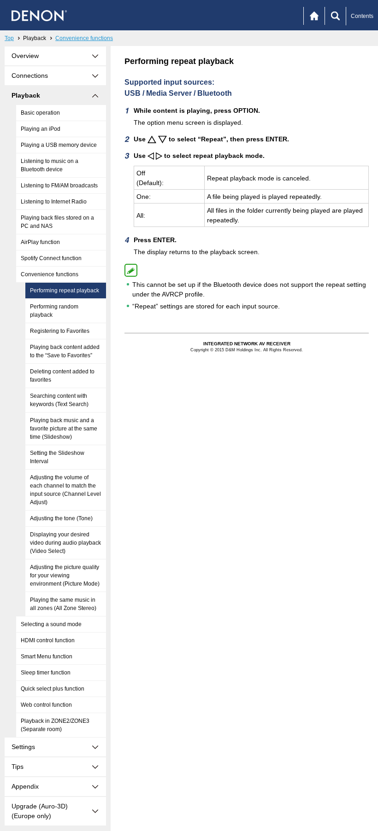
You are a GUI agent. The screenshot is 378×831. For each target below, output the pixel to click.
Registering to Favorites (59, 331)
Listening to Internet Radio (54, 201)
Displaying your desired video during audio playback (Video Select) (65, 542)
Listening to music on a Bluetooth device (49, 165)
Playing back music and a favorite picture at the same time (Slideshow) (63, 428)
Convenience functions (84, 38)
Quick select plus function (52, 689)
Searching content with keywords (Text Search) (59, 400)
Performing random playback (54, 310)
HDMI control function (48, 640)
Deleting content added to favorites (62, 375)
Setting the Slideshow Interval (57, 457)
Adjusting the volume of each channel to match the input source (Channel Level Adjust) (65, 490)
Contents (362, 16)
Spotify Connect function (51, 258)
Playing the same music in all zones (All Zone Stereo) (63, 604)
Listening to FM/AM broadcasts (59, 185)
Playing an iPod (40, 129)
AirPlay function (40, 242)
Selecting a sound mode (51, 624)
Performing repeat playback (64, 290)
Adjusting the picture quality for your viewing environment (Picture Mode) (65, 575)
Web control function (46, 705)
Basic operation (40, 113)
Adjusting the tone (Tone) (61, 518)
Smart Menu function (46, 656)
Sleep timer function (46, 672)
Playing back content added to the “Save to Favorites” (65, 351)
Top (9, 38)
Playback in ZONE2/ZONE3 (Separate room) (55, 725)
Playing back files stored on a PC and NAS (57, 222)
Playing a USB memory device (59, 145)
